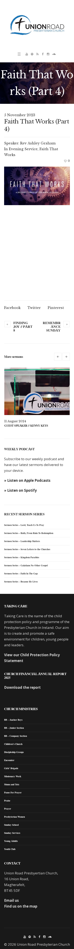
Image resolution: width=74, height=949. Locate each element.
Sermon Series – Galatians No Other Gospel (26, 565)
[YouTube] (27, 54)
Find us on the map (20, 906)
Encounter (9, 760)
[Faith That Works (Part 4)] (37, 186)
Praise (7, 800)
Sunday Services (12, 833)
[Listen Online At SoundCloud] (53, 54)
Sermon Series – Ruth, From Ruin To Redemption (28, 533)
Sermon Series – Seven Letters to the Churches (27, 549)
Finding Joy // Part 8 (22, 326)
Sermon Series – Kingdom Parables (21, 557)
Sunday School (11, 824)
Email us (11, 900)
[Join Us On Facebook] (43, 54)
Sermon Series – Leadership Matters (22, 541)
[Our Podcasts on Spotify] (32, 54)
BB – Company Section (15, 736)
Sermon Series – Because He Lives (21, 581)
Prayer (7, 808)
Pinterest (56, 308)
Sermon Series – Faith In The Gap (21, 573)
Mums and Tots (11, 784)
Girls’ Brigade (11, 768)
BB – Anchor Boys (13, 719)
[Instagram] (48, 54)
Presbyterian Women (14, 816)
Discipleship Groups (14, 752)
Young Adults (11, 841)
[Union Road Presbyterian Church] (37, 25)
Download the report (22, 687)
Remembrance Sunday (52, 326)
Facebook (12, 308)
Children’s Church (13, 744)
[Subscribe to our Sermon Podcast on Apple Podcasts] (37, 54)
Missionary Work (12, 776)
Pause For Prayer (13, 792)
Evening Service (23, 149)
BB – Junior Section (14, 727)
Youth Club (9, 849)
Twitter (34, 308)
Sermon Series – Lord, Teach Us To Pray (24, 525)
